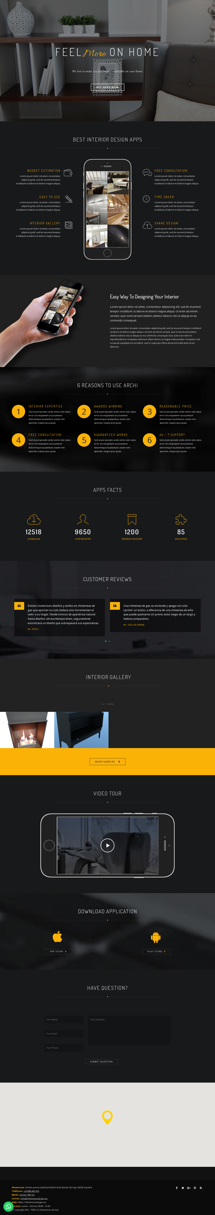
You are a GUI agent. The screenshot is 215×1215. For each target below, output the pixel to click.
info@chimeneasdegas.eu (34, 1198)
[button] (8, 1207)
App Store (56, 951)
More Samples (105, 761)
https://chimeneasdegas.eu (32, 1202)
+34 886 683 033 (31, 1191)
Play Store (155, 951)
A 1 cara (108, 704)
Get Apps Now (107, 87)
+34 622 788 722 (27, 1194)
